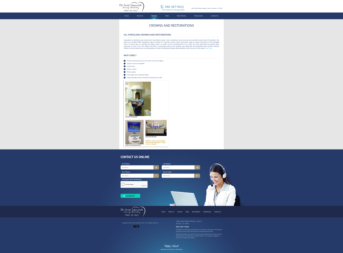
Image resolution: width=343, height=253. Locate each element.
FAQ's (167, 16)
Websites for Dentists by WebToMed (171, 249)
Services (154, 16)
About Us (140, 16)
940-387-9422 (174, 7)
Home (127, 16)
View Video (208, 48)
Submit (130, 196)
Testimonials (198, 16)
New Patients (181, 16)
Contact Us (214, 16)
